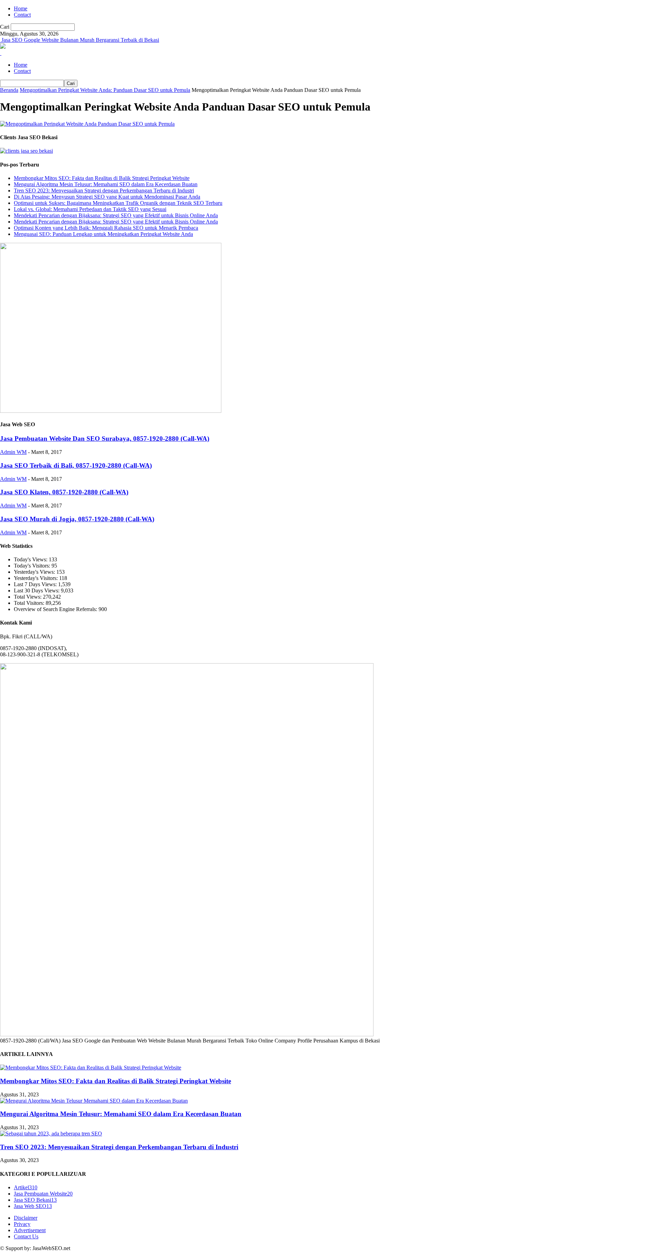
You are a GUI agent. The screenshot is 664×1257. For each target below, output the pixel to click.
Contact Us (26, 1236)
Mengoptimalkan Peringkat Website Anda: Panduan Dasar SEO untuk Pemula (105, 90)
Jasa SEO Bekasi (35, 1200)
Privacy (22, 1224)
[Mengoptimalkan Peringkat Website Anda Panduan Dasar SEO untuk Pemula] (87, 124)
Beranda (9, 90)
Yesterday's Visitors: (36, 578)
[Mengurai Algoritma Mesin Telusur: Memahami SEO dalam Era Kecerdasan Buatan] (94, 1101)
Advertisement (30, 1230)
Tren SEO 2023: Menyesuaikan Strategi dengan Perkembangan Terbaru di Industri (104, 190)
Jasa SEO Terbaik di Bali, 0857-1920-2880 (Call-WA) (76, 465)
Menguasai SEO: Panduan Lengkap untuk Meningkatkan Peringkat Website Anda (103, 234)
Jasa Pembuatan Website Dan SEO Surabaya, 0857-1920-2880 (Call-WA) (104, 438)
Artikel (25, 1187)
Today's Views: (31, 559)
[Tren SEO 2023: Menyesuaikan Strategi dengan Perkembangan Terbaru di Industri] (51, 1133)
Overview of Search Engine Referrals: (56, 609)
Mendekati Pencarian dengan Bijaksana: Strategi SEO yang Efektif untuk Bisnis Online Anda (116, 215)
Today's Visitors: (33, 566)
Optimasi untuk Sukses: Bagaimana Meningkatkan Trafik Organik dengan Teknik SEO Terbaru (118, 203)
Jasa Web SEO (33, 1206)
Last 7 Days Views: (36, 584)
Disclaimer (25, 1218)
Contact (22, 15)
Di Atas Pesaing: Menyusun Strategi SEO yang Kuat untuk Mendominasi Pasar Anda (107, 197)
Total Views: (28, 597)
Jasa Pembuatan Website (43, 1194)
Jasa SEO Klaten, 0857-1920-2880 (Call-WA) (64, 492)
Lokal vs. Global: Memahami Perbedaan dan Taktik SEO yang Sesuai (90, 209)
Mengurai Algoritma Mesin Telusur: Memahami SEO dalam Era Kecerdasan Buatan (105, 184)
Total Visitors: (30, 603)
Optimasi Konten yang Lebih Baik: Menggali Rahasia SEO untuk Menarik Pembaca (106, 228)
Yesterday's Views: (35, 572)
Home (20, 8)
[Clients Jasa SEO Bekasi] (26, 151)
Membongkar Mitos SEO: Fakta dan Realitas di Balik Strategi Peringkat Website (102, 178)
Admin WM (13, 452)
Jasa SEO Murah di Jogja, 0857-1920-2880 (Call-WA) (77, 519)
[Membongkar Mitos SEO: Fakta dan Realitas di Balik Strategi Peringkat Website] (90, 1067)
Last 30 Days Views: (37, 590)
